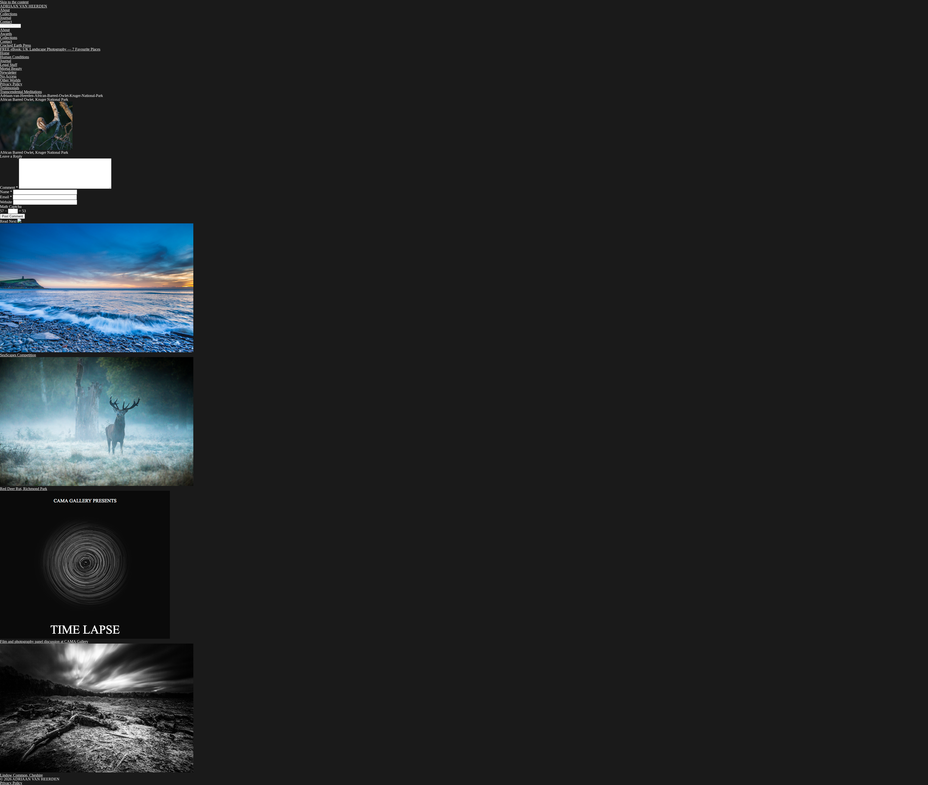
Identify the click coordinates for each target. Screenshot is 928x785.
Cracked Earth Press (15, 45)
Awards (6, 34)
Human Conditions (14, 57)
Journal (5, 18)
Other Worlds (10, 80)
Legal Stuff (8, 65)
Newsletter (8, 72)
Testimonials (9, 88)
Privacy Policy (11, 84)
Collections (8, 14)
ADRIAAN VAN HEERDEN (23, 6)
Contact (6, 22)
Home (4, 53)
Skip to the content (14, 2)
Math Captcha (11, 207)
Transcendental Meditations (21, 92)
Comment (9, 187)
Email (6, 197)
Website (6, 202)
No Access (8, 76)
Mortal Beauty (11, 68)
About (5, 10)
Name (6, 192)
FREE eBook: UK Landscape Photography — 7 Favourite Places (50, 49)
